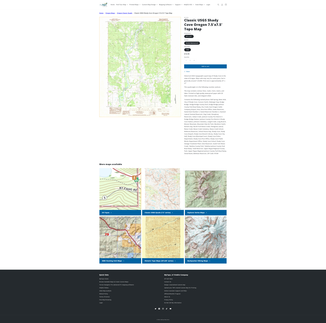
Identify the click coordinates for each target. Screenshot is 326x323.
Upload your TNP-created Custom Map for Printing (180, 288)
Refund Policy (103, 294)
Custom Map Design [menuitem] (149, 5)
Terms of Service (104, 297)
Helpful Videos (103, 288)
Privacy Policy (168, 300)
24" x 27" (189, 36)
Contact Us (167, 282)
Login (101, 303)
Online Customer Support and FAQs (175, 291)
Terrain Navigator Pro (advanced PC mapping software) (116, 285)
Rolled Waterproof (192, 43)
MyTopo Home (103, 279)
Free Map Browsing (105, 300)
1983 (187, 50)
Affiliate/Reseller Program (172, 294)
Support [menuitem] (178, 5)
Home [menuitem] (113, 5)
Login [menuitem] (208, 5)
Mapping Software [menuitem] (165, 5)
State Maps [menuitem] (199, 5)
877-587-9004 (168, 279)
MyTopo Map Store (165, 319)
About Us (167, 297)
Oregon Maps (110, 13)
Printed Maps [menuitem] (134, 5)
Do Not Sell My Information (173, 303)
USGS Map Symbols (105, 291)
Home (101, 13)
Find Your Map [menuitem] (121, 5)
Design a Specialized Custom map (174, 285)
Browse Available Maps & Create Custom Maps (113, 282)
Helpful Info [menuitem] (188, 5)
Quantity (186, 57)
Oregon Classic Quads (124, 13)
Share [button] (188, 71)
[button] (218, 5)
